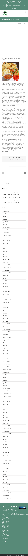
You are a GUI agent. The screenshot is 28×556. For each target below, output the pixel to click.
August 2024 (6, 275)
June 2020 (5, 409)
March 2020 (5, 417)
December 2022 (6, 329)
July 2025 (5, 246)
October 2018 (6, 463)
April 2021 (5, 383)
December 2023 (6, 297)
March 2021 (5, 385)
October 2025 (6, 238)
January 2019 (6, 455)
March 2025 (5, 256)
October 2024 (6, 270)
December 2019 (6, 426)
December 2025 (6, 232)
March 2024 (5, 289)
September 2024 (7, 273)
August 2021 (6, 372)
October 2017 (6, 495)
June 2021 (5, 377)
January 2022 (6, 358)
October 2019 (6, 431)
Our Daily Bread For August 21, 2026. (12, 192)
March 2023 (5, 321)
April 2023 (5, 318)
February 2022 (6, 356)
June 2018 (5, 474)
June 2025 (5, 248)
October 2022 (6, 334)
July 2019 (5, 439)
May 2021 (5, 380)
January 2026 (6, 230)
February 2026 (6, 227)
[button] (3, 173)
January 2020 (6, 423)
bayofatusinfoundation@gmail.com (14, 2)
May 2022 (5, 348)
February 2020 (6, 420)
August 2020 (6, 404)
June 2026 (5, 216)
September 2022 (7, 337)
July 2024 (5, 278)
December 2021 (6, 361)
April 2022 (5, 350)
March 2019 (5, 450)
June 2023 (5, 313)
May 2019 (5, 444)
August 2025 (6, 243)
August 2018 (6, 468)
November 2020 (7, 396)
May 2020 (5, 412)
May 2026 (5, 219)
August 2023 (6, 307)
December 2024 (6, 264)
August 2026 (6, 211)
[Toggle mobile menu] (25, 12)
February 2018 (6, 485)
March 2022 (5, 353)
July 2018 (5, 471)
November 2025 (7, 235)
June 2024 (5, 281)
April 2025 (5, 254)
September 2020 (7, 401)
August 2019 (6, 436)
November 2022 (7, 332)
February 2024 (6, 291)
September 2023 (7, 305)
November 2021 (7, 364)
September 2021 (7, 369)
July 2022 (5, 342)
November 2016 (7, 501)
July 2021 (5, 375)
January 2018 (6, 487)
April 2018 (5, 479)
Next (24, 23)
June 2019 (5, 442)
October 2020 (6, 399)
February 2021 (6, 388)
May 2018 (5, 477)
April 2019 (5, 447)
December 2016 (6, 498)
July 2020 (5, 407)
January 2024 (6, 294)
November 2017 (7, 493)
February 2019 (6, 452)
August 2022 (6, 340)
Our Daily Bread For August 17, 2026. (12, 200)
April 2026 (5, 222)
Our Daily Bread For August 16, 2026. (12, 202)
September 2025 (7, 240)
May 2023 (5, 315)
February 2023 (6, 324)
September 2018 (7, 466)
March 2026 (5, 224)
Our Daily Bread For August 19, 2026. (12, 197)
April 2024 (5, 286)
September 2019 (7, 434)
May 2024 (5, 283)
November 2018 (7, 460)
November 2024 (7, 267)
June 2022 (5, 345)
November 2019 (7, 428)
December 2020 (6, 393)
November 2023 (7, 299)
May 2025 (5, 251)
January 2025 (6, 262)
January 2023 (6, 326)
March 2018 (5, 482)
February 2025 (6, 259)
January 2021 (6, 391)
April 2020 (5, 415)
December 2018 (6, 458)
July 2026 (5, 214)
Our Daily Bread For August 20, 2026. (12, 194)
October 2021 (6, 366)
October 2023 (6, 302)
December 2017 (6, 490)
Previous (19, 23)
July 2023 (5, 310)
